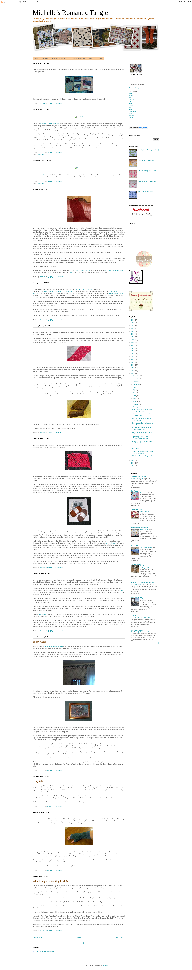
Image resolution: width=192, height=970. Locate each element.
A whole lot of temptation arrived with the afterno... (142, 442)
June (134, 393)
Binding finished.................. (148, 511)
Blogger (105, 965)
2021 (133, 334)
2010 (133, 365)
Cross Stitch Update (137, 478)
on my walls (39, 641)
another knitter (110, 543)
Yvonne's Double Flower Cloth (49, 124)
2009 (133, 368)
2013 (133, 356)
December (136, 376)
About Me (45, 58)
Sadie (130, 103)
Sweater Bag (43, 614)
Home (36, 58)
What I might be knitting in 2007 (50, 881)
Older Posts (119, 938)
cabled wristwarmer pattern (114, 270)
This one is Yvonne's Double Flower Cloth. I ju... (141, 415)
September (136, 384)
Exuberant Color (136, 509)
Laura (130, 101)
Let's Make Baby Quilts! (78, 58)
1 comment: (58, 103)
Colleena (131, 99)
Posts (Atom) (83, 943)
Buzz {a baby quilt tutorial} (146, 191)
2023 (133, 328)
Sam (130, 113)
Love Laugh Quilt (137, 597)
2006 (133, 460)
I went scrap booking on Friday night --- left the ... (142, 410)
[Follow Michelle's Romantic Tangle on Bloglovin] (138, 128)
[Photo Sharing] (79, 93)
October (135, 381)
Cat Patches (135, 491)
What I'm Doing (134, 88)
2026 (133, 320)
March (135, 401)
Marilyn (131, 118)
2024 (133, 325)
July (134, 390)
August (135, 387)
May (134, 396)
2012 (133, 359)
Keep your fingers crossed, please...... (142, 617)
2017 (133, 345)
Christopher (132, 111)
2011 (133, 362)
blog (71, 272)
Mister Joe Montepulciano (84, 289)
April (134, 398)
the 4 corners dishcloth (83, 270)
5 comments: (58, 181)
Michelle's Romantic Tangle (70, 12)
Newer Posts (38, 938)
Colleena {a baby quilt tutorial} (147, 181)
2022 (133, 331)
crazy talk (38, 781)
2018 (133, 342)
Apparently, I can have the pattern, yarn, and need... (141, 437)
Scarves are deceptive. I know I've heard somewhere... (142, 433)
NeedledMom (135, 546)
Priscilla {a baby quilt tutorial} (147, 171)
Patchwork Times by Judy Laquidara (143, 582)
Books (100, 58)
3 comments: (58, 930)
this (62, 258)
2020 (133, 337)
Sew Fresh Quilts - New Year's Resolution (143, 632)
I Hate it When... (144, 529)
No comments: (59, 277)
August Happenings (146, 548)
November (136, 379)
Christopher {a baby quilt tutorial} (148, 150)
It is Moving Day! (136, 584)
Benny (131, 93)
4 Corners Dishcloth (42, 175)
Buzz (130, 107)
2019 (133, 340)
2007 (133, 373)
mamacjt (134, 615)
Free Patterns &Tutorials (59, 58)
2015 (133, 351)
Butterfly (131, 115)
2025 (133, 323)
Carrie (131, 105)
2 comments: (58, 152)
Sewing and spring (145, 599)
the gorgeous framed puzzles (53, 646)
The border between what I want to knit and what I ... (142, 452)
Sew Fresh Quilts (137, 630)
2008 (133, 371)
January (135, 407)
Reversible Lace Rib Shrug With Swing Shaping (59, 291)
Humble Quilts (136, 564)
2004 (133, 466)
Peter (130, 97)
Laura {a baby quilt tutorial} (146, 160)
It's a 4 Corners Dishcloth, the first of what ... (141, 419)
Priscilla (131, 95)
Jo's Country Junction (138, 476)
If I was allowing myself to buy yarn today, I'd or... (142, 428)
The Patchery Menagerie (139, 527)
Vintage (91, 58)
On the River (144, 493)
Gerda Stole (75, 790)
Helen (130, 109)
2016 (133, 348)
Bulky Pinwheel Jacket (116, 293)
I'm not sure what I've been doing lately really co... (142, 424)
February (136, 404)
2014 (133, 354)
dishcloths (41, 154)
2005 (133, 463)
